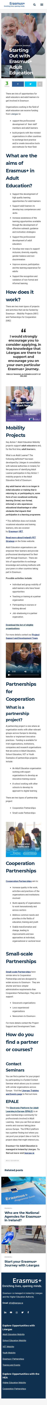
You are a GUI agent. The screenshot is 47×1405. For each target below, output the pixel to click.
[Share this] (18, 84)
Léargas (14, 114)
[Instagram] (17, 1313)
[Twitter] (22, 1313)
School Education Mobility (14, 1340)
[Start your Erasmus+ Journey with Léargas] (23, 1239)
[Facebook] (28, 1313)
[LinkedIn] (5, 1313)
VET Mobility (8, 1346)
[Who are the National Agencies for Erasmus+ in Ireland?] (23, 1190)
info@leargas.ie (16, 1303)
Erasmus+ (27, 45)
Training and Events (11, 1365)
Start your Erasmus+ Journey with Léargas (22, 1263)
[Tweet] (31, 84)
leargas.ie (29, 1153)
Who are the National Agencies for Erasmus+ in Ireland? (23, 1216)
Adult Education (15, 45)
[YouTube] (11, 1313)
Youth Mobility (9, 1353)
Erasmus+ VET (16, 531)
